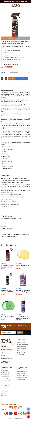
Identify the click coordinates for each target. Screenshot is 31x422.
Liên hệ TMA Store (21, 352)
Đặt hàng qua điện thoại (22, 371)
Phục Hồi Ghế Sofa (5, 376)
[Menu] (2, 5)
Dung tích (3, 72)
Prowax (2, 390)
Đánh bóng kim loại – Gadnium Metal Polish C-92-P (8, 291)
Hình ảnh (11, 38)
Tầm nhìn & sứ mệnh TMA (22, 344)
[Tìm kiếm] (26, 5)
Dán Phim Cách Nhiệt (5, 380)
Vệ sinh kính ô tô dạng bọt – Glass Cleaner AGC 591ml (23, 317)
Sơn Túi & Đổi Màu (5, 374)
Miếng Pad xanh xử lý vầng (7, 316)
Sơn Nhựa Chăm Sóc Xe (6, 372)
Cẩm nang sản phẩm (21, 348)
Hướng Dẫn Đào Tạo (5, 382)
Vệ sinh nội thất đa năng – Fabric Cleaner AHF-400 (7, 266)
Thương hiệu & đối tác (21, 346)
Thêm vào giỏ (12, 78)
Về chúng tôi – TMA (21, 342)
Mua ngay (22, 78)
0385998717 (5, 363)
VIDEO (18, 38)
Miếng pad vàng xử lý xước (22, 265)
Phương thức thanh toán (22, 375)
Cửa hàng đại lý (20, 354)
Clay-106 (11, 186)
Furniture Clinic (4, 388)
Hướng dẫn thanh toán (22, 377)
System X (3, 393)
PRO (10, 64)
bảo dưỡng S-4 (13, 201)
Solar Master (4, 395)
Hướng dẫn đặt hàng (21, 373)
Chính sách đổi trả (21, 379)
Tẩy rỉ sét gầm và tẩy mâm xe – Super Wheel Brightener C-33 (23, 292)
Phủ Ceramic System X (6, 378)
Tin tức (18, 350)
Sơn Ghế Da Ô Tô (4, 370)
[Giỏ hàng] (29, 5)
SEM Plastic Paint (5, 391)
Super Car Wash (26, 184)
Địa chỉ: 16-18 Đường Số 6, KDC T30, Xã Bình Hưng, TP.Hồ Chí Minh (7, 351)
